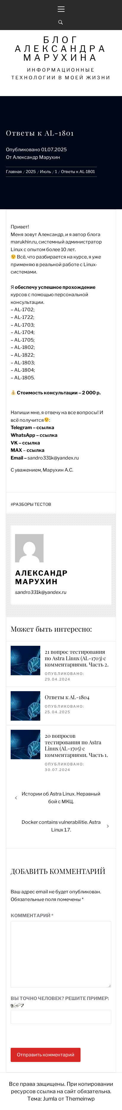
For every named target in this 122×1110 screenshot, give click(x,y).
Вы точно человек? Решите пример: (60, 998)
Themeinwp (80, 1099)
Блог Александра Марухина (61, 48)
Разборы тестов (32, 504)
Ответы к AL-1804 (67, 697)
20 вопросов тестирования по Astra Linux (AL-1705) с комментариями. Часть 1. (76, 745)
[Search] (60, 22)
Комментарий (32, 915)
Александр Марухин (36, 157)
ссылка (45, 427)
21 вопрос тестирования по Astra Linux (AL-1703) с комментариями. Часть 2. (77, 658)
